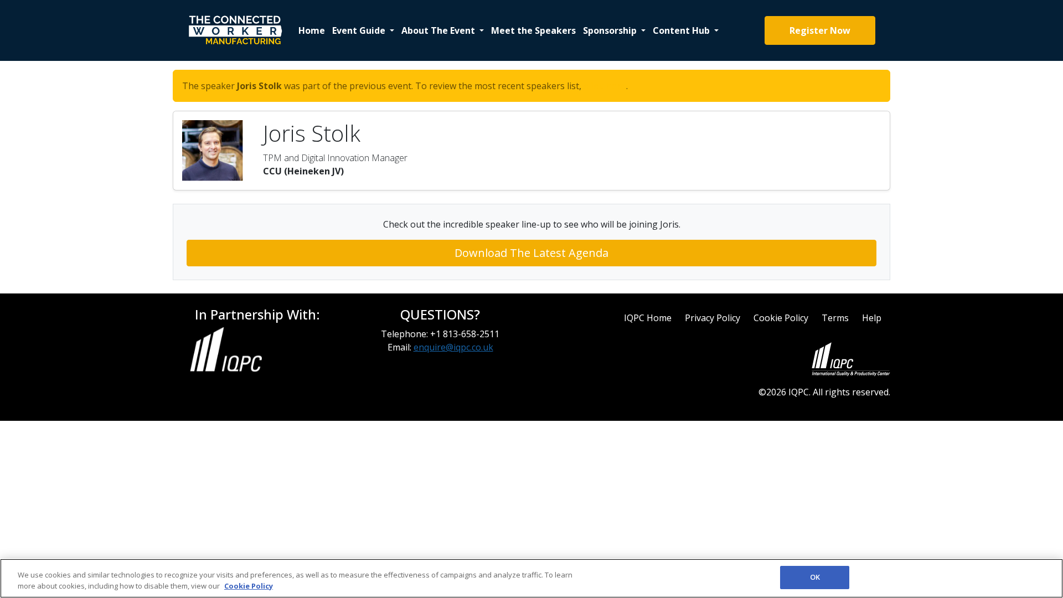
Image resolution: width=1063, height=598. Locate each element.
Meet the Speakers (533, 30)
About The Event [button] (439, 30)
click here (605, 86)
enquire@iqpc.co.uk (453, 347)
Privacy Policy (712, 318)
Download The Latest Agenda (531, 252)
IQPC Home (648, 318)
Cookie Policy (781, 318)
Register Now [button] (819, 30)
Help (871, 318)
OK (815, 577)
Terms (835, 318)
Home (311, 30)
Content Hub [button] (682, 30)
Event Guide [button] (360, 30)
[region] (531, 578)
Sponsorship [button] (611, 30)
